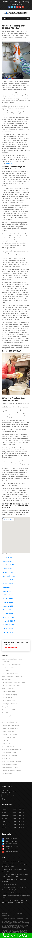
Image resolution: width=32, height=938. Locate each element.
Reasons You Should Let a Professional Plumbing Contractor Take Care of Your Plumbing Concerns (16, 895)
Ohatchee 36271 (8, 561)
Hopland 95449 (8, 583)
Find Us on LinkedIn (11, 844)
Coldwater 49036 (8, 569)
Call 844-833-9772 (12, 647)
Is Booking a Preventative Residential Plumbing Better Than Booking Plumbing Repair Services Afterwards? (15, 864)
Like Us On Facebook (11, 838)
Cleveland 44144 (8, 602)
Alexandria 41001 (8, 628)
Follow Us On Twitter (11, 841)
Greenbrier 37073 (8, 587)
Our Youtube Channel (12, 846)
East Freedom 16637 (9, 576)
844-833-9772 (18, 4)
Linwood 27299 (8, 572)
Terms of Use (6, 915)
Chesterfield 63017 (9, 621)
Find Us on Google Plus (12, 851)
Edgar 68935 (7, 591)
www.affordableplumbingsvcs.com (10, 795)
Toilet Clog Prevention (9, 885)
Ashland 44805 (7, 557)
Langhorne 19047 (8, 580)
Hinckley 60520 (8, 598)
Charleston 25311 (8, 632)
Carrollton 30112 (8, 565)
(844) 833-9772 (9, 163)
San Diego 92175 (8, 617)
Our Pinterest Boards (12, 849)
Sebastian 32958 (8, 606)
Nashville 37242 (8, 610)
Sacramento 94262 (9, 613)
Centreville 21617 (8, 595)
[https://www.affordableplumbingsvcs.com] (16, 14)
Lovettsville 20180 (8, 625)
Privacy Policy (20, 913)
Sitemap (4, 913)
